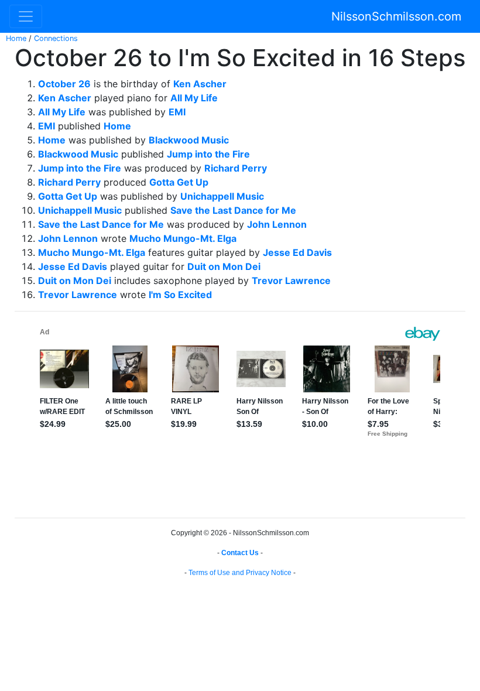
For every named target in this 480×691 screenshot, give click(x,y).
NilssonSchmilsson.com (396, 16)
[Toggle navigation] (25, 16)
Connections (56, 38)
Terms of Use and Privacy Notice (240, 573)
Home (16, 38)
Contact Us (240, 553)
